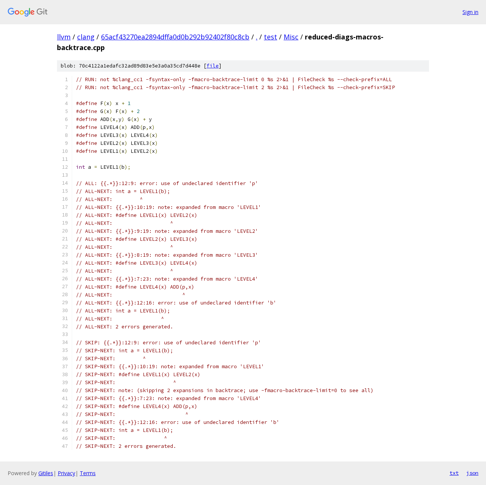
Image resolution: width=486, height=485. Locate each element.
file (213, 66)
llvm (64, 36)
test (270, 36)
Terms (88, 473)
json (472, 472)
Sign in (470, 12)
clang (86, 36)
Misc (291, 36)
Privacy (66, 473)
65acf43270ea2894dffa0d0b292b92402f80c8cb (175, 36)
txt (454, 472)
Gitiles (45, 473)
